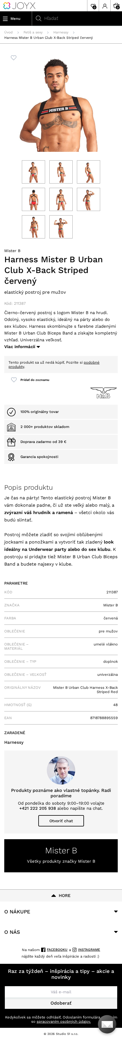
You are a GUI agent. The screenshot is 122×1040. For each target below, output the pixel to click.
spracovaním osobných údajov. (64, 1021)
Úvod (8, 32)
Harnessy (60, 32)
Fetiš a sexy (33, 32)
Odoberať (61, 1003)
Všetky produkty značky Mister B (61, 861)
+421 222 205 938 (37, 808)
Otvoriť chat (61, 821)
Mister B (12, 250)
